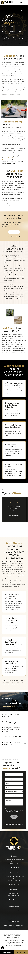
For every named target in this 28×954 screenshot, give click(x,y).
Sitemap (14, 927)
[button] (2, 947)
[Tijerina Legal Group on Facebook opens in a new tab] (14, 910)
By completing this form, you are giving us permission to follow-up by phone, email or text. (14, 810)
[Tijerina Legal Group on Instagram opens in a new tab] (9, 910)
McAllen (15, 856)
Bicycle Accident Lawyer (9, 11)
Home (3, 10)
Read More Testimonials (14, 530)
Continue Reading (14, 515)
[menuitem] (9, 910)
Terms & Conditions (9, 925)
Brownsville (15, 873)
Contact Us (14, 231)
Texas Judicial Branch (14, 475)
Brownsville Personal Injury (14, 10)
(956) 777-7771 (9, 947)
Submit (14, 816)
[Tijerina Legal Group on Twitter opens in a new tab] (18, 910)
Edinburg (15, 889)
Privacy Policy (13, 824)
